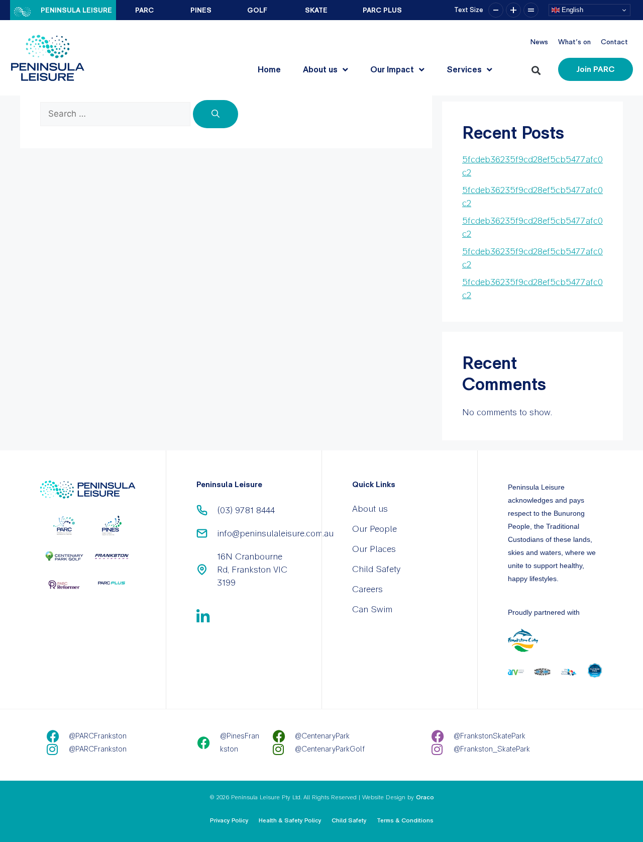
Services (464, 69)
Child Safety (376, 569)
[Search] (215, 114)
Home (269, 69)
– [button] (495, 10)
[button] (537, 68)
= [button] (530, 10)
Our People (374, 528)
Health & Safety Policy (290, 820)
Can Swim (372, 609)
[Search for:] (116, 113)
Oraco (425, 797)
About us (320, 69)
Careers (367, 589)
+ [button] (513, 10)
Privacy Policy (229, 820)
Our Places (374, 548)
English (571, 10)
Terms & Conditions (405, 820)
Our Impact (392, 69)
